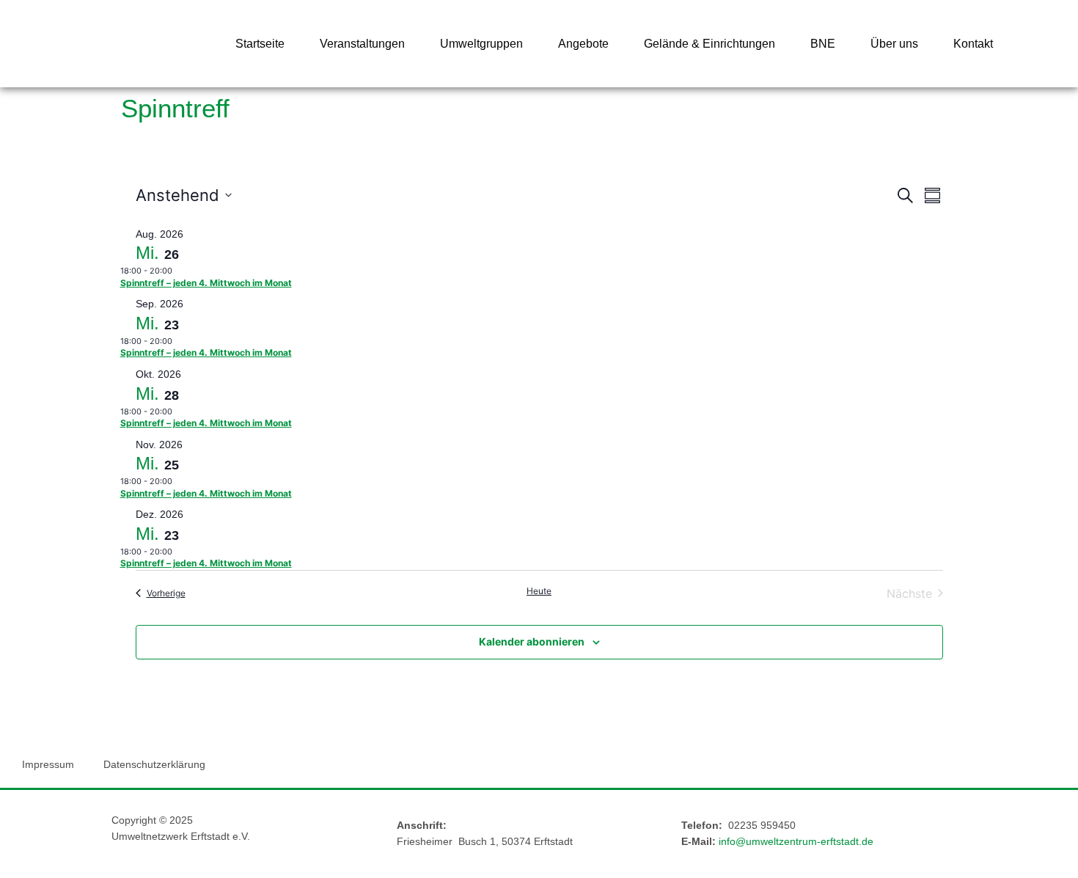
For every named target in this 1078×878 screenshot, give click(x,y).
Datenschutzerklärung (154, 764)
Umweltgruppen (481, 43)
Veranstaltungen (362, 43)
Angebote (583, 43)
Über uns (894, 43)
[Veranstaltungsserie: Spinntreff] (180, 271)
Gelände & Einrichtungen (709, 43)
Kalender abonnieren (531, 641)
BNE (822, 43)
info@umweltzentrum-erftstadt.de (796, 841)
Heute (539, 590)
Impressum (48, 764)
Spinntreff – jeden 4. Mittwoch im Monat (206, 282)
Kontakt (973, 43)
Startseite (260, 43)
